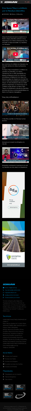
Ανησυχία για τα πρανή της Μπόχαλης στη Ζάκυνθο (13, 143)
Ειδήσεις (13, 14)
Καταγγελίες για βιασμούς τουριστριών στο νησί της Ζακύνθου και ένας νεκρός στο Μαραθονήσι (15, 166)
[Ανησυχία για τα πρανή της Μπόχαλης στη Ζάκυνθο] (15, 131)
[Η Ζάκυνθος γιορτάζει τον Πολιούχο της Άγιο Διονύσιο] (15, 108)
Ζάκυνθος (20, 14)
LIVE (27, 2)
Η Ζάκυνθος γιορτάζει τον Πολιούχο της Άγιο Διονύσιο (14, 119)
